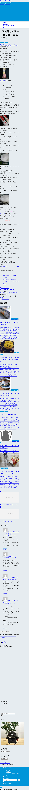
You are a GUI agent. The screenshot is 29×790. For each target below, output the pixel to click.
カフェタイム (5, 288)
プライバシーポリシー (12, 773)
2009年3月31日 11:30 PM (9, 579)
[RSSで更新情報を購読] (2, 297)
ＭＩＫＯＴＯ (11, 577)
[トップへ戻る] (1, 787)
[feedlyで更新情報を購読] (0, 297)
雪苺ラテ (2, 80)
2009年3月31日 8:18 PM (9, 535)
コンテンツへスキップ (6, 0)
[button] (8, 46)
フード (14, 289)
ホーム (8, 770)
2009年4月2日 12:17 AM (9, 603)
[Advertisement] (13, 662)
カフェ (3, 289)
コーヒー (8, 289)
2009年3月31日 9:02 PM (9, 557)
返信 (6, 549)
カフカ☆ (10, 556)
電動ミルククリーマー (9, 279)
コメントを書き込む (5, 631)
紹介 (7, 775)
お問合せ (8, 772)
